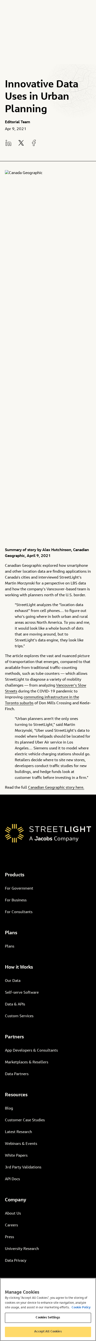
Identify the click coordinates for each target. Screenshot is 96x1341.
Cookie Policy (81, 1307)
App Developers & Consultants (31, 1051)
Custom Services (19, 1016)
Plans (9, 946)
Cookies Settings (48, 1317)
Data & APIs (15, 1004)
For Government (19, 889)
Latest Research (18, 1132)
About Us (13, 1214)
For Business (16, 900)
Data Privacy (15, 1261)
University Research (22, 1249)
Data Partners (17, 1074)
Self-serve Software (22, 993)
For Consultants (18, 912)
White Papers (16, 1156)
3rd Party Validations (23, 1167)
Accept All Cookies (48, 1331)
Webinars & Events (21, 1144)
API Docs (12, 1179)
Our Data (12, 981)
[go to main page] (48, 833)
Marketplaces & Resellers (26, 1062)
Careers (11, 1225)
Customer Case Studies (25, 1120)
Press (9, 1237)
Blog (9, 1109)
